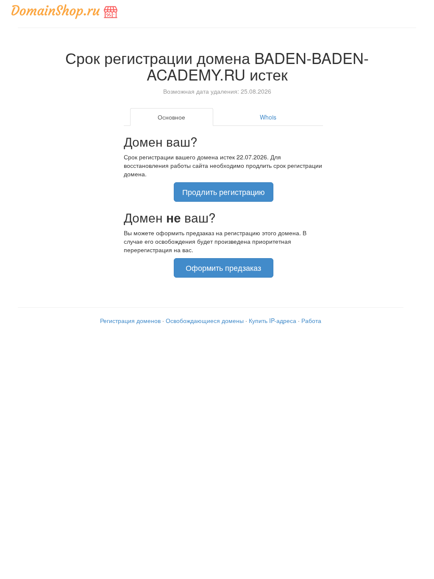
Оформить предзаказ (223, 267)
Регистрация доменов (130, 320)
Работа (311, 320)
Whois (268, 117)
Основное (171, 117)
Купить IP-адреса (272, 320)
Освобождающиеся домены (205, 320)
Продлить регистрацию (223, 191)
